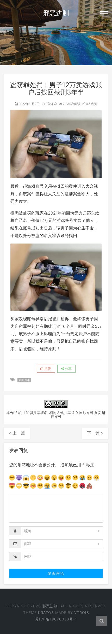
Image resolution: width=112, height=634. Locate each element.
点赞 (47, 368)
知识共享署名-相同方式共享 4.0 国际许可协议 (63, 412)
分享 (68, 368)
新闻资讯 (24, 380)
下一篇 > (95, 433)
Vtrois (81, 612)
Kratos (46, 612)
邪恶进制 (56, 13)
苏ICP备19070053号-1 (56, 619)
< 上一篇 (17, 433)
